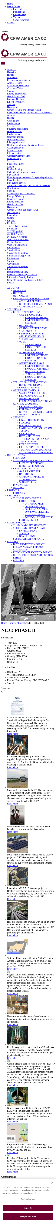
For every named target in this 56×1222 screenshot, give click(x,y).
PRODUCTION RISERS (37, 368)
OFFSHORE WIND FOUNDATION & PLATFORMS (35, 399)
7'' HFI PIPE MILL (34, 503)
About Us (11, 69)
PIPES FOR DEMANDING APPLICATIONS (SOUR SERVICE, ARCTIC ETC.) (32, 336)
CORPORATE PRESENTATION (35, 304)
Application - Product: (17, 645)
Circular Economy (15, 199)
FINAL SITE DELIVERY (32, 420)
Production (12, 228)
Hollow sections (14, 131)
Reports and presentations (19, 80)
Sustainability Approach (18, 255)
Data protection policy (17, 272)
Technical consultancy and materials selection (28, 185)
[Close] (52, 1183)
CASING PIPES (33, 344)
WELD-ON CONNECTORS (39, 517)
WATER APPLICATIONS (32, 393)
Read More (12, 733)
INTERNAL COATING (31, 409)
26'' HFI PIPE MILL (35, 506)
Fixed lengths (13, 180)
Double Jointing (14, 169)
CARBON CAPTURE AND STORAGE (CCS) (33, 329)
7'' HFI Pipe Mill (15, 231)
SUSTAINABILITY (17, 522)
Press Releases (20, 9)
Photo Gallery (19, 14)
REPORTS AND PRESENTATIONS (31, 298)
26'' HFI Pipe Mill (15, 234)
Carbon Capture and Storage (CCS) (24, 110)
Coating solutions (15, 147)
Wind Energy (13, 212)
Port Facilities (13, 247)
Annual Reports (14, 83)
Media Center (13, 6)
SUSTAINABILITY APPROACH (29, 528)
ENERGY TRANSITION (25, 468)
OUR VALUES (20, 296)
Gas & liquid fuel (15, 204)
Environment (13, 258)
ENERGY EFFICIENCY (31, 463)
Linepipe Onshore (15, 99)
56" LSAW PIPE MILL (36, 509)
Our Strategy (13, 188)
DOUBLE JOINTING (30, 425)
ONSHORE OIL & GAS (31, 352)
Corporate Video (15, 88)
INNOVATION (20, 485)
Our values (12, 77)
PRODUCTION (27, 501)
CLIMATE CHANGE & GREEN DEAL (33, 460)
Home (10, 3)
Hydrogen (12, 107)
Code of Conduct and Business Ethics (25, 280)
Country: (11, 651)
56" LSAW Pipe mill (17, 236)
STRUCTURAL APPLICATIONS (30, 382)
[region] (28, 1200)
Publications (19, 11)
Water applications (15, 139)
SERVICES (30, 323)
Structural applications (17, 128)
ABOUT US (13, 287)
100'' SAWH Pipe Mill (18, 239)
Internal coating (14, 153)
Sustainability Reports (17, 266)
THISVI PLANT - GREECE (27, 498)
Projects (11, 220)
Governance (13, 263)
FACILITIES (13, 495)
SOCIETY (24, 533)
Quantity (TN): (14, 656)
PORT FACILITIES (29, 520)
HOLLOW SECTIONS (30, 385)
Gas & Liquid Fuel (16, 96)
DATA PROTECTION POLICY (29, 544)
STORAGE (24, 422)
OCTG (10, 118)
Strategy (11, 191)
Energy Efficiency (15, 196)
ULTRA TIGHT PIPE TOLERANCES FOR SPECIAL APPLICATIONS (35, 439)
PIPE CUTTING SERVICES (33, 447)
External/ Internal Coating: (19, 680)
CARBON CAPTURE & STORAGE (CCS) (31, 478)
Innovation (12, 215)
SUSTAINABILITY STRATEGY (29, 525)
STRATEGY (19, 458)
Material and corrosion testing (21, 172)
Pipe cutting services (16, 182)
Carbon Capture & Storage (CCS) (23, 209)
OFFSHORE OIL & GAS (31, 363)
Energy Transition (15, 201)
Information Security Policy (20, 277)
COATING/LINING (35, 514)
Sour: (9, 683)
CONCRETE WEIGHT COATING (36, 412)
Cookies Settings (28, 1199)
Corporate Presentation (18, 85)
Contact (10, 22)
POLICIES (12, 541)
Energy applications (16, 93)
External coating (15, 150)
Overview (12, 72)
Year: (9, 642)
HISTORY (18, 293)
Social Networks (21, 20)
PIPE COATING (27, 433)
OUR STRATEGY (16, 455)
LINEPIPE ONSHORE (36, 317)
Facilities (11, 223)
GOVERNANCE (27, 536)
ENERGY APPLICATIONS (26, 312)
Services (11, 104)
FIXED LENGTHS (28, 444)
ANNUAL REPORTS (30, 301)
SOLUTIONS (14, 309)
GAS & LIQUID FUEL (30, 314)
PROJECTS (13, 490)
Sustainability (13, 250)
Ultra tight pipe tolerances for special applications (30, 177)
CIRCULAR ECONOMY (32, 466)
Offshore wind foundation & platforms (25, 145)
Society (10, 261)
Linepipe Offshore (15, 101)
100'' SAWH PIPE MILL (37, 512)
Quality (10, 218)
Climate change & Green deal (21, 193)
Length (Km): (13, 653)
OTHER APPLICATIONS (26, 390)
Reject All (28, 1208)
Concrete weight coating (18, 155)
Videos (16, 17)
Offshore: (11, 662)
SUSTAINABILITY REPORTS (28, 539)
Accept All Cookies (28, 1216)
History (10, 74)
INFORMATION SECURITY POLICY (32, 552)
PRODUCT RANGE (35, 347)
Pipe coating (13, 174)
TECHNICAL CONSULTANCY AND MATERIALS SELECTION (36, 451)
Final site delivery (15, 164)
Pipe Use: (11, 659)
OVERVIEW (19, 290)
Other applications (15, 137)
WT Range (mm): (15, 675)
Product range (13, 123)
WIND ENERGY (27, 482)
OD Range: (12, 672)
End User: (12, 648)
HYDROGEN (26, 325)
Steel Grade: (13, 677)
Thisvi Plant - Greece (17, 226)
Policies (10, 269)
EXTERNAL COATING (31, 406)
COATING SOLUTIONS (25, 404)
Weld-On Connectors (17, 245)
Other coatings (14, 158)
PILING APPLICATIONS (32, 395)
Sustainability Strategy (17, 253)
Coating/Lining (14, 242)
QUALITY (18, 487)
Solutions (11, 91)
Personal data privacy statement (22, 274)
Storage (10, 166)
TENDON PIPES (33, 374)
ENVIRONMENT (28, 530)
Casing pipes (13, 120)
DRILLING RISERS (35, 371)
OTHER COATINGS (29, 414)
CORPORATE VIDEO (30, 306)
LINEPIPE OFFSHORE (37, 320)
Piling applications (15, 142)
